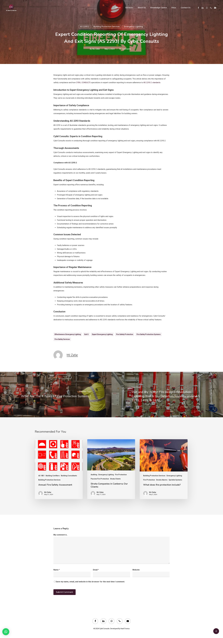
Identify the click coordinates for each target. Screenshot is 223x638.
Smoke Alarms (161, 480)
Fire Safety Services (62, 339)
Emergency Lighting (133, 26)
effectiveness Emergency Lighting (68, 334)
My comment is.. (60, 535)
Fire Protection (121, 475)
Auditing (94, 475)
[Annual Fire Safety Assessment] (59, 469)
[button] (5, 631)
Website (136, 570)
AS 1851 (41, 476)
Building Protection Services (106, 26)
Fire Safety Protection (124, 334)
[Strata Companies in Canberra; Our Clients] (111, 469)
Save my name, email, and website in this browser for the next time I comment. (90, 582)
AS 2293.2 (84, 26)
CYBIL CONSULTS (83, 82)
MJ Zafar (96, 49)
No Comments (125, 49)
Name (56, 570)
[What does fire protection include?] (164, 469)
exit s (86, 334)
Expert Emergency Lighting (102, 334)
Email (96, 570)
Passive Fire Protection (100, 479)
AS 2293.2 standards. (152, 82)
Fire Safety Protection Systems (149, 334)
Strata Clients (115, 479)
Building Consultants (69, 476)
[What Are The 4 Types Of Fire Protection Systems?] (56, 394)
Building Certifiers (53, 476)
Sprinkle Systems (175, 480)
